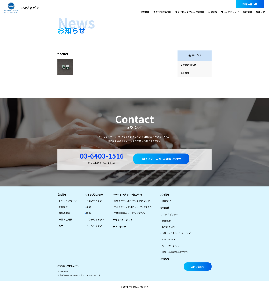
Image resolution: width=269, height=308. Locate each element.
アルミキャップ (93, 225)
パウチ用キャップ (94, 219)
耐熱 (88, 213)
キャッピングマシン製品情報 (189, 11)
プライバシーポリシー (124, 220)
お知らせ (260, 11)
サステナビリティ (230, 11)
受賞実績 (165, 220)
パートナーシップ (170, 245)
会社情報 (145, 11)
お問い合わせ (249, 4)
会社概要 (62, 207)
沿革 (60, 225)
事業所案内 (63, 213)
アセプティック (93, 200)
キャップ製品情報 (162, 11)
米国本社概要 (64, 219)
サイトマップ (119, 227)
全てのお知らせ (188, 65)
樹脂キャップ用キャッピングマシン (131, 200)
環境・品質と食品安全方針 (174, 251)
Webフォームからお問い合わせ (161, 159)
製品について (167, 227)
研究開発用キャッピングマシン (129, 213)
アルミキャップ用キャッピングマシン (132, 207)
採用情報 (247, 11)
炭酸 (88, 207)
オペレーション (168, 239)
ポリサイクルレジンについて (175, 233)
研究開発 (212, 11)
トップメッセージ (67, 200)
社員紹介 (165, 200)
